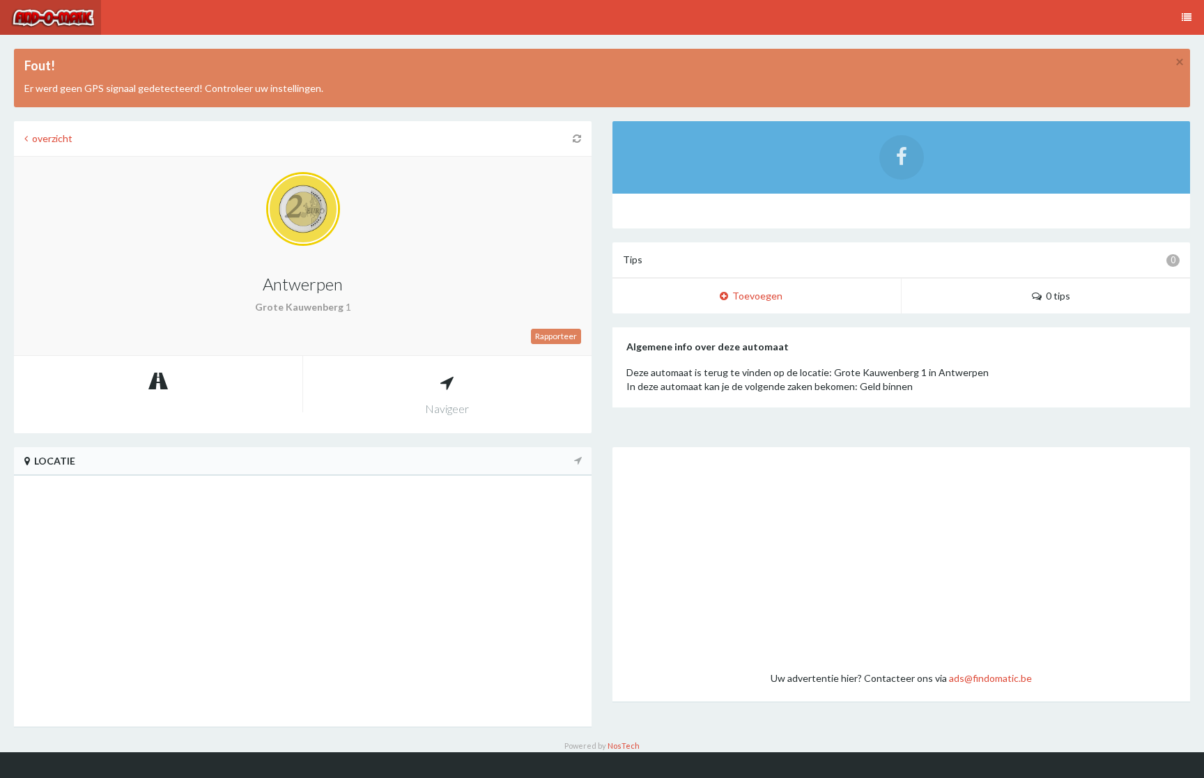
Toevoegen (755, 296)
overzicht (50, 138)
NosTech (624, 745)
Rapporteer (556, 336)
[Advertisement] (901, 558)
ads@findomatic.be (990, 678)
